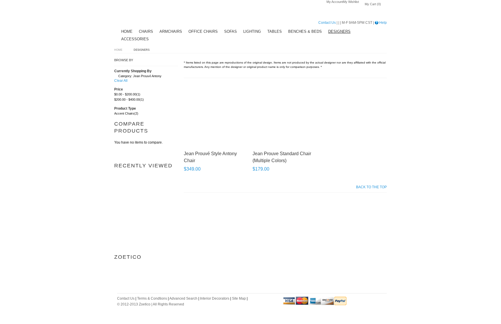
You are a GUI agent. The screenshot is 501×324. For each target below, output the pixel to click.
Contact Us (327, 23)
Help (382, 23)
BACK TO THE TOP (371, 187)
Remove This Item (115, 76)
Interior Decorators (214, 298)
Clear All (121, 81)
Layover (136, 14)
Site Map (239, 298)
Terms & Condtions (152, 298)
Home (118, 49)
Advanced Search (183, 298)
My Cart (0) (373, 4)
